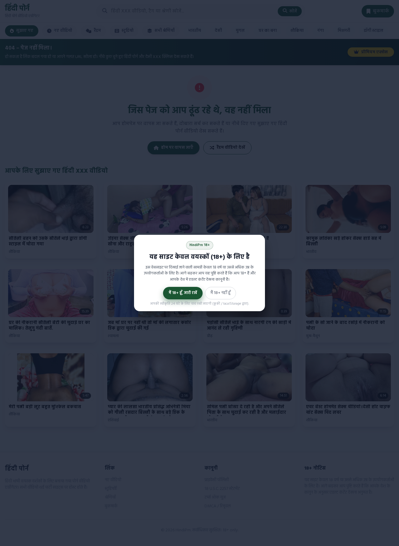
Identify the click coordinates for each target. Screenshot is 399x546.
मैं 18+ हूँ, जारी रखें (183, 293)
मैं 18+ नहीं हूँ (220, 293)
